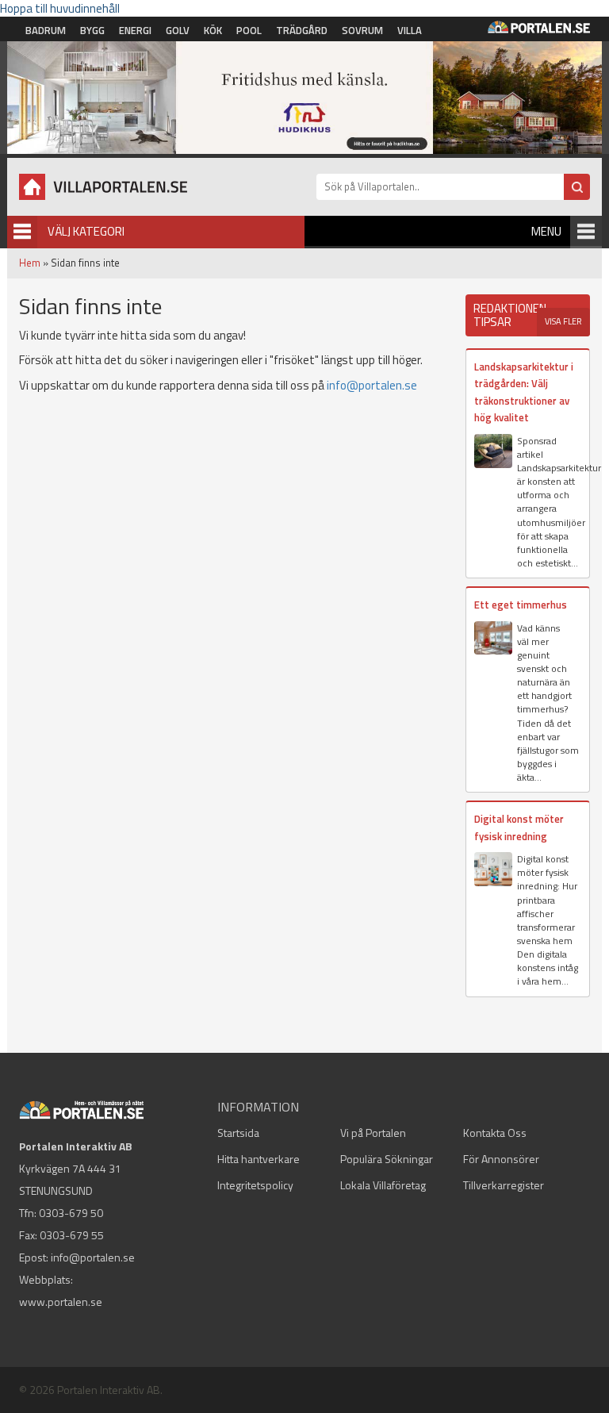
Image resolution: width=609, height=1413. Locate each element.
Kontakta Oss (495, 1132)
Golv (178, 30)
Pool (249, 30)
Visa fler (563, 321)
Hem (29, 263)
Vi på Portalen (373, 1132)
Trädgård (301, 30)
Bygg (92, 30)
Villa (409, 30)
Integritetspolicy (255, 1185)
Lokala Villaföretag (383, 1185)
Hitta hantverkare (258, 1158)
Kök (213, 30)
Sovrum (362, 30)
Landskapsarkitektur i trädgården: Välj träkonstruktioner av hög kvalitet (523, 392)
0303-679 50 (71, 1212)
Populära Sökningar (386, 1158)
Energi (135, 30)
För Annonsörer (501, 1158)
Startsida (238, 1132)
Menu (546, 231)
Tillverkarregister (503, 1185)
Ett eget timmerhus (520, 604)
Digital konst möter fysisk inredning (519, 827)
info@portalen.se (372, 385)
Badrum (45, 30)
